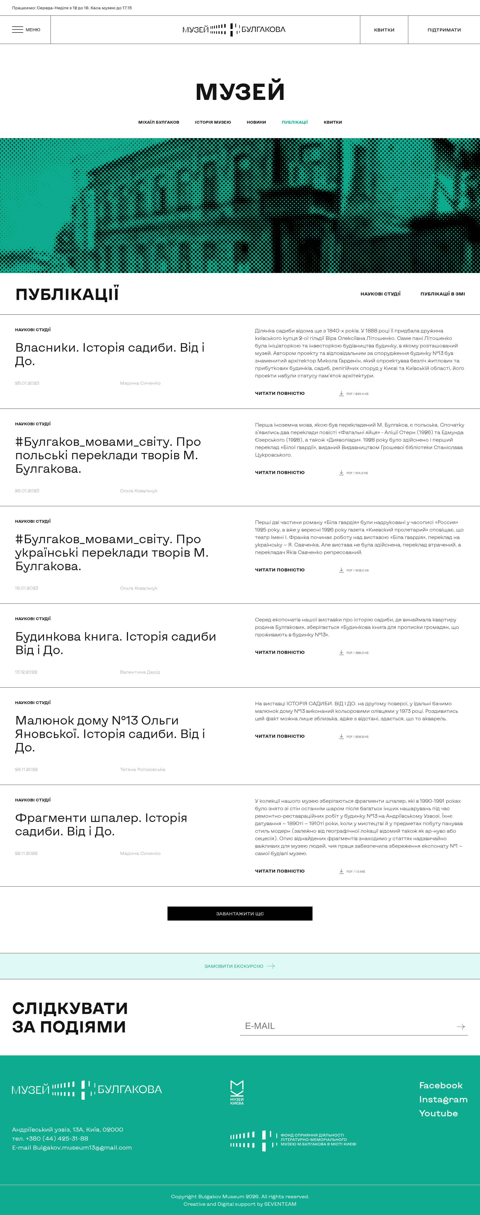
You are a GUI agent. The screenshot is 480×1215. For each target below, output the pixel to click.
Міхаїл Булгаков (158, 122)
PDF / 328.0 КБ (357, 652)
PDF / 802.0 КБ (357, 570)
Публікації (295, 122)
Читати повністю (280, 393)
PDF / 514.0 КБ (357, 473)
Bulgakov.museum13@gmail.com (82, 1147)
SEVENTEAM (280, 1204)
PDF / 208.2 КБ (357, 736)
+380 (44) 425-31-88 (57, 1138)
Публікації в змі (442, 293)
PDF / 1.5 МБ (355, 871)
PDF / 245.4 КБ (357, 393)
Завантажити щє (240, 913)
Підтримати (444, 29)
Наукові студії (380, 293)
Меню (33, 29)
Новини (256, 122)
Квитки (384, 29)
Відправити (462, 1026)
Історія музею (213, 122)
